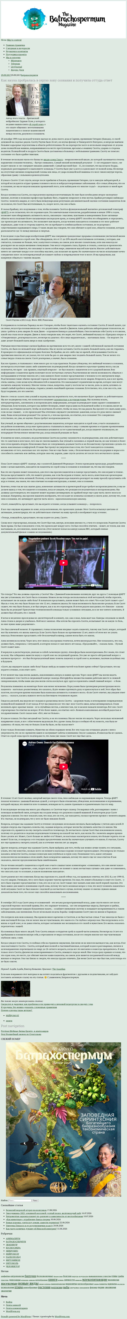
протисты (121, 1284)
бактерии (30, 1276)
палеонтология (58, 1284)
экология (6, 1290)
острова (47, 1284)
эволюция (110, 1287)
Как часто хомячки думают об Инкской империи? (31, 1228)
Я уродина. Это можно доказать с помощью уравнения (29, 1007)
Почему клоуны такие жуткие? (17, 1010)
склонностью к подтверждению (70, 399)
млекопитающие (94, 1279)
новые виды (28, 1283)
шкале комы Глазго (53, 159)
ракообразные (30, 1287)
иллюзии (32, 1280)
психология (7, 1287)
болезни (67, 1276)
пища (96, 1284)
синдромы (74, 1287)
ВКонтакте (16, 60)
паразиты (71, 1283)
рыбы (66, 1287)
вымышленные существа (100, 1276)
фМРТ (5, 212)
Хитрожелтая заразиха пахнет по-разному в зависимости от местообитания (44, 1216)
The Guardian (58, 969)
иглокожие (25, 1280)
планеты (103, 1284)
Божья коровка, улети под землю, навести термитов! (32, 1222)
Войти (9, 1302)
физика (93, 1287)
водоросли (83, 1276)
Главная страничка (15, 45)
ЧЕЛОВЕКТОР (13, 1266)
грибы (121, 1276)
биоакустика (58, 1276)
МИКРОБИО (12, 1250)
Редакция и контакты (17, 51)
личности (69, 1279)
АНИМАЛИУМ (13, 1238)
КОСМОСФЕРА (13, 1247)
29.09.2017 (6, 75)
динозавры (15, 1279)
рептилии (56, 1287)
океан (41, 1284)
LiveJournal (16, 66)
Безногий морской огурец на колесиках (26, 1210)
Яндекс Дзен (17, 69)
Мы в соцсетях (13, 57)
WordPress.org (13, 1311)
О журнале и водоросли (18, 48)
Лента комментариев (17, 1308)
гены (114, 1276)
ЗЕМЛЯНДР (11, 1244)
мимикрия (78, 1280)
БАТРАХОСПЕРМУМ (16, 1241)
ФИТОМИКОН (13, 1260)
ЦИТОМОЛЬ (12, 1263)
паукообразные (85, 1283)
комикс (61, 1280)
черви (101, 1287)
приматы (112, 1283)
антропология (17, 1276)
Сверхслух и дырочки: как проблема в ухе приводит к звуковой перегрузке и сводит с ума (47, 1004)
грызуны (4, 1280)
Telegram (15, 63)
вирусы (75, 1276)
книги (9, 1020)
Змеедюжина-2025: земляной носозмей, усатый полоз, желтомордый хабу (43, 1213)
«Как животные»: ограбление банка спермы (28, 1219)
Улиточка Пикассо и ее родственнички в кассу (29, 1225)
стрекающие (84, 1287)
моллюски (113, 1279)
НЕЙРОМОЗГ (12, 1015)
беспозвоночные (45, 1276)
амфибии (5, 1276)
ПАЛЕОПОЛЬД (13, 1257)
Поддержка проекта (16, 54)
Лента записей (13, 1305)
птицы (19, 1287)
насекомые (9, 1283)
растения (44, 1287)
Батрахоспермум (29, 75)
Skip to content (14, 39)
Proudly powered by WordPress (16, 1316)
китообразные (41, 1280)
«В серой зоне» (36, 124)
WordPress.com (62, 1316)
